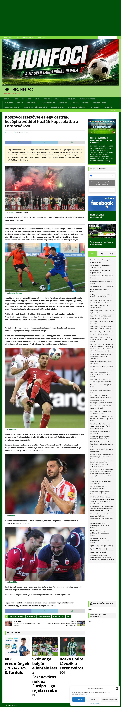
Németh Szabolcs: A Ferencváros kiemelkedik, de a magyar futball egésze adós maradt (100, 426)
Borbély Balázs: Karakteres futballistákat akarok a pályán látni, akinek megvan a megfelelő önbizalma (102, 557)
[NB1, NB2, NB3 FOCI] (60, 84)
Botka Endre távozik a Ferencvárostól (71, 665)
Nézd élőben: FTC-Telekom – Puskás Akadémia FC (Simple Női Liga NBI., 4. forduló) (101, 419)
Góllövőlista (71, 99)
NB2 (23, 99)
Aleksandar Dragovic (17, 616)
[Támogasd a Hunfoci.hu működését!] (102, 231)
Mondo (12, 516)
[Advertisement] (59, 20)
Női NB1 (37, 99)
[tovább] (107, 161)
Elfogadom (79, 699)
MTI (12, 212)
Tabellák (57, 99)
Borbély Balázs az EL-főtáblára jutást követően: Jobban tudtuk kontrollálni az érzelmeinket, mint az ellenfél (101, 509)
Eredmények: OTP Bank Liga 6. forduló (102, 286)
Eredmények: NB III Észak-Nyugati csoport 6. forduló (101, 140)
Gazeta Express (15, 293)
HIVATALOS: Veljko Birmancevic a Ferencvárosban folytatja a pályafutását (100, 356)
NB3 (29, 99)
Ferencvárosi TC (58, 616)
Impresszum (95, 107)
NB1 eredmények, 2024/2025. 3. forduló (17, 665)
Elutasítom (93, 699)
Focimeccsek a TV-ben (12, 107)
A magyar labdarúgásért (80, 103)
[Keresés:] (107, 37)
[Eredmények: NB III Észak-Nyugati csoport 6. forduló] (102, 126)
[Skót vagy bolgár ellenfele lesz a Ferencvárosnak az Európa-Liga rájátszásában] (45, 646)
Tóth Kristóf (19, 132)
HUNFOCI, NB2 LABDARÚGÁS (97, 216)
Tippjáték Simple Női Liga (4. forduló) (101, 546)
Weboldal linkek (99, 103)
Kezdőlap (7, 99)
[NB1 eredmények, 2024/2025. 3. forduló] (17, 646)
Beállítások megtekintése (109, 699)
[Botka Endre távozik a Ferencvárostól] (72, 646)
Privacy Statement (95, 703)
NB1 (16, 99)
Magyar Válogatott (87, 99)
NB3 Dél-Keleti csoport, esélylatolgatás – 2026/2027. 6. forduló (99, 533)
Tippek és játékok (57, 107)
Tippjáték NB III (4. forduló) (98, 549)
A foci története (48, 103)
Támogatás (108, 107)
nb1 (68, 616)
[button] (117, 688)
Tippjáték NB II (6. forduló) (98, 552)
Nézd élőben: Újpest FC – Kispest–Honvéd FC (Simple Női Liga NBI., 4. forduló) (101, 339)
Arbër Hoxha (31, 616)
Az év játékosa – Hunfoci (13, 103)
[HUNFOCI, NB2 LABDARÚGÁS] (102, 203)
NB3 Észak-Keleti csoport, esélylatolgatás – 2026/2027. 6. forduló (99, 540)
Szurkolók (63, 103)
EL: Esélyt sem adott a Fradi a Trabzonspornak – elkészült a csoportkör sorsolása (99, 464)
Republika (13, 582)
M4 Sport (13, 429)
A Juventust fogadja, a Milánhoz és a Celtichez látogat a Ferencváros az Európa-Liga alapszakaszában (101, 457)
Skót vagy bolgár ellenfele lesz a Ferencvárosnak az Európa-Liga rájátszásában (44, 676)
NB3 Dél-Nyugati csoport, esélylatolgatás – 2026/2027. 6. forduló (99, 525)
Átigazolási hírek (44, 616)
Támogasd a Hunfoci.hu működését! (101, 243)
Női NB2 (47, 99)
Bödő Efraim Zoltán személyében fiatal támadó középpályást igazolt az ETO (101, 444)
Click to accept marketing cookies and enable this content (102, 183)
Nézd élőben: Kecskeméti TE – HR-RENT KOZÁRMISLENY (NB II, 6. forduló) (100, 374)
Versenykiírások (32, 103)
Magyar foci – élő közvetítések (35, 107)
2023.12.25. (9, 132)
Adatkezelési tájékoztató (77, 107)
